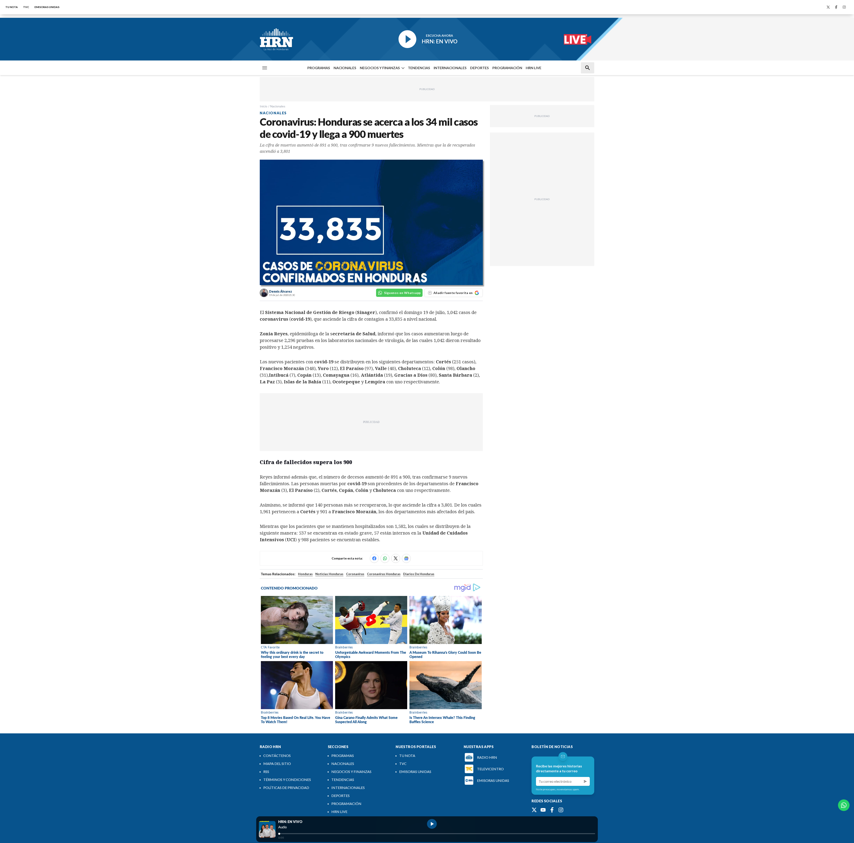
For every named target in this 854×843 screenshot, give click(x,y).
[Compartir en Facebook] (374, 558)
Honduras (305, 574)
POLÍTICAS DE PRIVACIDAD (286, 787)
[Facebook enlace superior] (836, 7)
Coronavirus (355, 574)
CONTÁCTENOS (277, 755)
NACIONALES (345, 68)
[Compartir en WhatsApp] (385, 558)
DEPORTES (479, 68)
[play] (432, 824)
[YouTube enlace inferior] (543, 810)
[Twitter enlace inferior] (534, 810)
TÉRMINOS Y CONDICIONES (287, 779)
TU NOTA (11, 7)
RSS (266, 771)
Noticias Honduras (329, 574)
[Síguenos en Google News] (406, 558)
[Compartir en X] (395, 558)
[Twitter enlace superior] (828, 7)
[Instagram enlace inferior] (561, 810)
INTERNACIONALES (450, 68)
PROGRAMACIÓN (507, 68)
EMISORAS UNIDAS (46, 7)
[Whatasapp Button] (844, 805)
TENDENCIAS (419, 68)
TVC (26, 7)
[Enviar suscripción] (585, 781)
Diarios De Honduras (418, 574)
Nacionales (277, 106)
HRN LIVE (533, 68)
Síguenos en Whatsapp (402, 293)
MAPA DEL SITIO (277, 763)
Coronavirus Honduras (384, 574)
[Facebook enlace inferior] (552, 810)
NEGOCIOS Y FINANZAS (380, 68)
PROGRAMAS (318, 68)
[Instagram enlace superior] (844, 7)
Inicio (263, 106)
